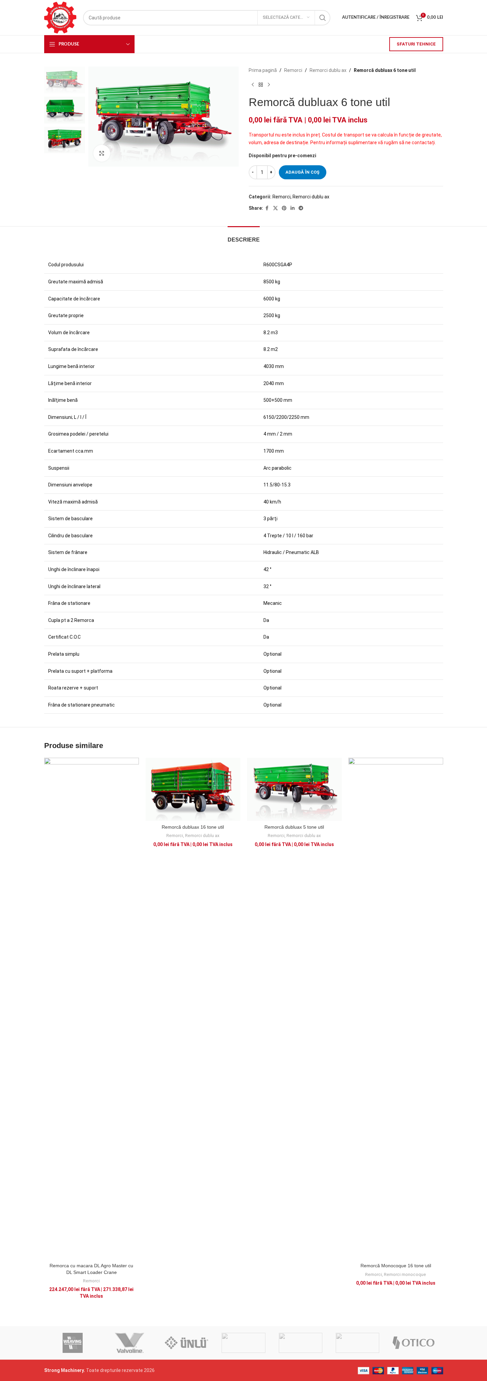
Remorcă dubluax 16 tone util (193, 827)
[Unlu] (186, 1343)
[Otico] (414, 1343)
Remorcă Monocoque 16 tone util (395, 1265)
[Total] (243, 1343)
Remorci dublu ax (328, 70)
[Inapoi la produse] (261, 85)
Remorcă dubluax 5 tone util (294, 827)
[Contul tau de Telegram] (301, 208)
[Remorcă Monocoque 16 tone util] (395, 1009)
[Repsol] (357, 1343)
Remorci (293, 70)
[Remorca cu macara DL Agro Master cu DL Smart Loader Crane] (91, 1009)
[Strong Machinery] (300, 1343)
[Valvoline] (129, 1343)
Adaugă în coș (303, 172)
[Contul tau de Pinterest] (284, 208)
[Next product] (269, 85)
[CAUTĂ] (322, 17)
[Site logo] (60, 17)
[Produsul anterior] (253, 85)
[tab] (244, 236)
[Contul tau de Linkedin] (293, 208)
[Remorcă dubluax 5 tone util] (294, 789)
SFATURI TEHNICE (416, 44)
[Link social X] (275, 208)
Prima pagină (263, 70)
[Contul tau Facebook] (267, 208)
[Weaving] (72, 1343)
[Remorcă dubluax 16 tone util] (193, 789)
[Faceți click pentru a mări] (101, 153)
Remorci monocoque (405, 1274)
